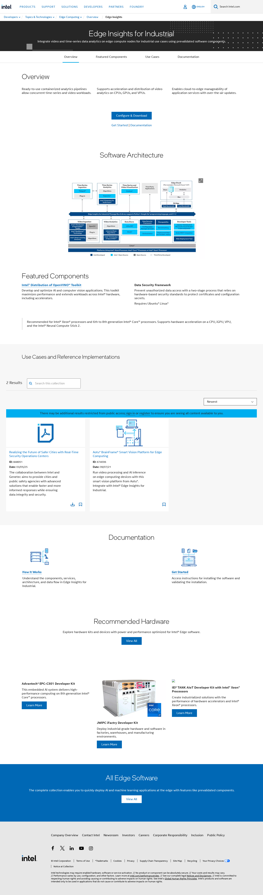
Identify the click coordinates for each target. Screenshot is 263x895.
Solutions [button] (69, 6)
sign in (130, 413)
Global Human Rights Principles (181, 878)
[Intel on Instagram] (91, 848)
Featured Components (111, 57)
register (144, 413)
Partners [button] (116, 6)
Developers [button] (93, 6)
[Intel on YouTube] (81, 848)
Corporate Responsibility (170, 835)
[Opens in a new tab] (72, 504)
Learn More (34, 705)
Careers (144, 835)
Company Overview (64, 835)
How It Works (32, 572)
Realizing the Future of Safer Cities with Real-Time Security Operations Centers (44, 454)
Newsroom (111, 835)
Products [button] (27, 6)
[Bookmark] (80, 505)
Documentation (188, 57)
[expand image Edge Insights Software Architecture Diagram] (201, 180)
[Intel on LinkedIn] (72, 848)
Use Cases (152, 57)
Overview (70, 57)
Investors (128, 835)
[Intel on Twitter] (62, 848)
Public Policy (216, 835)
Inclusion (197, 835)
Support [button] (48, 6)
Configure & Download (131, 116)
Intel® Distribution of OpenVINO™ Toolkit (51, 285)
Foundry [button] (137, 6)
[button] (131, 563)
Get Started (119, 125)
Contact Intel (91, 835)
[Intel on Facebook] (52, 848)
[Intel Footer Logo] (29, 858)
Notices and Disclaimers (199, 875)
